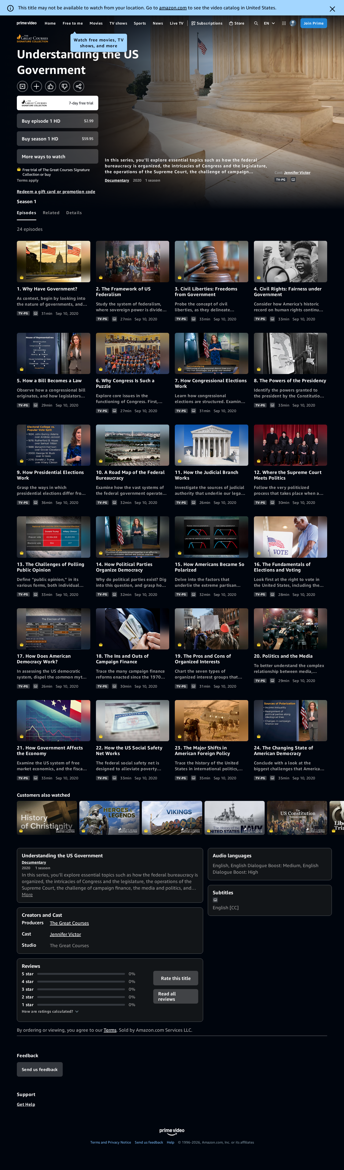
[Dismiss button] (332, 9)
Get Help (26, 1104)
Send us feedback (149, 1142)
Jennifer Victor (297, 172)
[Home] (27, 23)
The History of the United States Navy (235, 818)
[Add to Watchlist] (36, 86)
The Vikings (172, 818)
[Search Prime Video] (256, 23)
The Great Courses (69, 923)
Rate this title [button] (175, 978)
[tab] (26, 212)
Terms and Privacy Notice (110, 1142)
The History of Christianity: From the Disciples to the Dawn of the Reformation (47, 818)
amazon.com (173, 7)
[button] (50, 1011)
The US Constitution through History (297, 818)
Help (170, 1142)
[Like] (50, 86)
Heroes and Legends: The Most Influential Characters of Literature (109, 818)
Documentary (117, 180)
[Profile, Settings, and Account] (293, 23)
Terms (110, 1030)
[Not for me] (64, 86)
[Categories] (284, 23)
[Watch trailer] (22, 86)
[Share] (78, 86)
